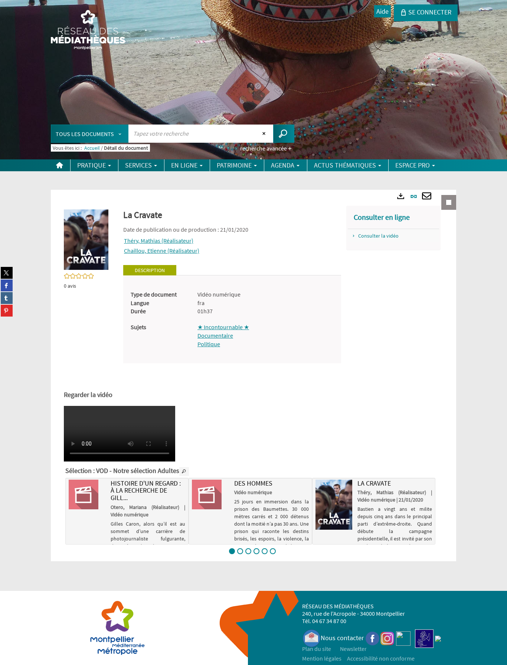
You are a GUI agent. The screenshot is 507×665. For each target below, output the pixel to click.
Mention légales (321, 658)
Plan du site (316, 648)
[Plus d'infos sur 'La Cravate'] (334, 505)
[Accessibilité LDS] (424, 637)
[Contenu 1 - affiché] (232, 551)
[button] (86, 239)
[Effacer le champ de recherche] (265, 133)
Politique (208, 344)
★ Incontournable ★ (223, 327)
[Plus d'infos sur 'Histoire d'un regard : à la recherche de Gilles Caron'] (87, 494)
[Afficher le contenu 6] (273, 551)
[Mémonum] (438, 637)
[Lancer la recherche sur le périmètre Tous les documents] (283, 134)
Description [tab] (150, 270)
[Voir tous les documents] (184, 471)
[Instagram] (387, 637)
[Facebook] (372, 637)
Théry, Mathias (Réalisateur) (158, 240)
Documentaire (215, 335)
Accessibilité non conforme (381, 658)
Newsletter (353, 648)
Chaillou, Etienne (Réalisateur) (161, 250)
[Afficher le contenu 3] (248, 551)
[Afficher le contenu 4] (256, 551)
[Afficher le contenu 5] (265, 551)
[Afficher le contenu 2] (240, 551)
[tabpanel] (232, 319)
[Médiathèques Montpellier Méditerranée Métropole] (88, 30)
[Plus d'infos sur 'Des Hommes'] (210, 494)
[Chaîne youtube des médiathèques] (403, 637)
